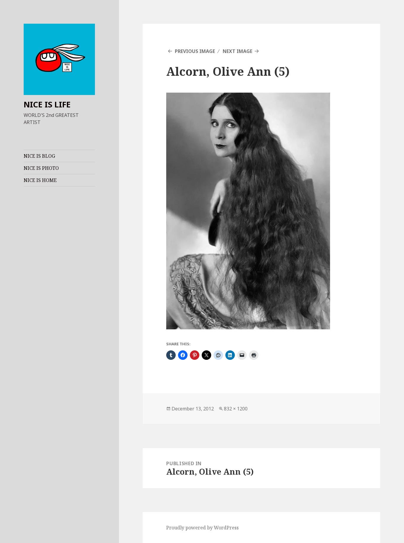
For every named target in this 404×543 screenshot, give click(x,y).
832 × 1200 (236, 408)
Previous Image (195, 51)
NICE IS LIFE (47, 104)
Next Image (237, 51)
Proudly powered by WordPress (202, 527)
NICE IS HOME (40, 180)
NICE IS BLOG (39, 156)
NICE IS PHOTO (41, 168)
